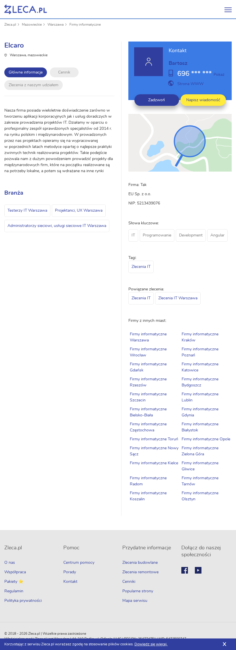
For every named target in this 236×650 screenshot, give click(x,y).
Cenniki (128, 582)
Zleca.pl (10, 24)
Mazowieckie (32, 24)
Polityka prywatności (23, 601)
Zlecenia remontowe (140, 572)
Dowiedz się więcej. (151, 644)
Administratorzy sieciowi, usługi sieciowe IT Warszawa (56, 226)
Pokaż (219, 75)
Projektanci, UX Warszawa (78, 210)
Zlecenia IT (141, 267)
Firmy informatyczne (85, 24)
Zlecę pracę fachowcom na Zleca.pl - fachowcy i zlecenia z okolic (25, 9)
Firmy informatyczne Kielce (154, 463)
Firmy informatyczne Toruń (154, 439)
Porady (69, 572)
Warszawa (55, 24)
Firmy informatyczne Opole (206, 439)
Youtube (198, 570)
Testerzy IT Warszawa (27, 210)
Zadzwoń (156, 100)
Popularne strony (137, 591)
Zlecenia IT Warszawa (177, 298)
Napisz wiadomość (203, 100)
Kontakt (70, 582)
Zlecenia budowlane (140, 563)
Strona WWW (190, 84)
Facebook (184, 570)
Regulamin (13, 591)
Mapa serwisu (134, 601)
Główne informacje (26, 72)
